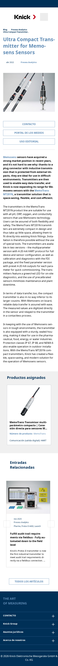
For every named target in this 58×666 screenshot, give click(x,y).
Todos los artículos (29, 581)
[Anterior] (7, 524)
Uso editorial (29, 141)
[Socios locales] (37, 4)
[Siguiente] (51, 524)
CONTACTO (9, 615)
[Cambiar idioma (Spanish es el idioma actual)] (52, 4)
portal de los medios (29, 133)
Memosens (9, 157)
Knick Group (10, 623)
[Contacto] (44, 4)
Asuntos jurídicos (13, 631)
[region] (29, 410)
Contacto (29, 124)
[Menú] (6, 17)
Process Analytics (29, 62)
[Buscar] (44, 17)
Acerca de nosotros (14, 640)
